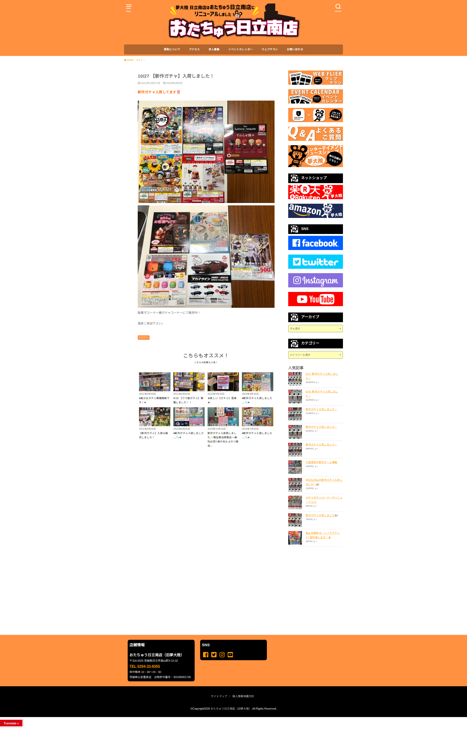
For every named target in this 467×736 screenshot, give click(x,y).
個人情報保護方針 (243, 696)
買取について (172, 49)
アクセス (194, 49)
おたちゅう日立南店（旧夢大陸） (231, 708)
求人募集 (214, 49)
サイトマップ (219, 696)
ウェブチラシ (270, 49)
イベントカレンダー (240, 49)
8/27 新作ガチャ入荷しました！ (322, 376)
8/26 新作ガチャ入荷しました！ (322, 393)
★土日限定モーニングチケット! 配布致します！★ (323, 535)
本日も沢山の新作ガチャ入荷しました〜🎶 (324, 482)
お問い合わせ (295, 49)
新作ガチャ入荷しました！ (321, 409)
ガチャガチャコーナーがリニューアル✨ (324, 499)
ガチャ (145, 337)
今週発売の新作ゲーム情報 (321, 462)
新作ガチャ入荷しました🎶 (322, 515)
